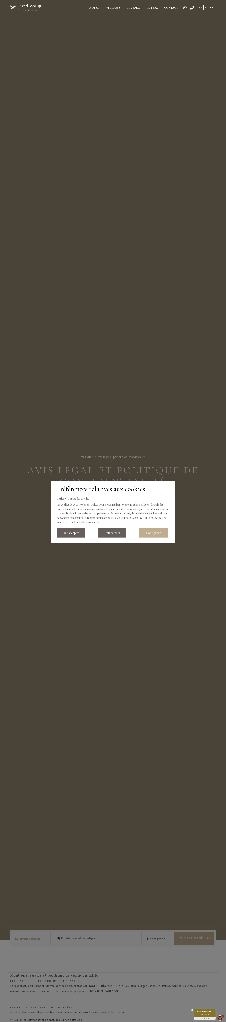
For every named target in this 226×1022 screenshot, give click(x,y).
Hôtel (94, 7)
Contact (171, 7)
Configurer (153, 533)
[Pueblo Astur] (25, 7)
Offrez (152, 7)
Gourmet (133, 7)
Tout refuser (112, 533)
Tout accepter (71, 533)
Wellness (112, 7)
